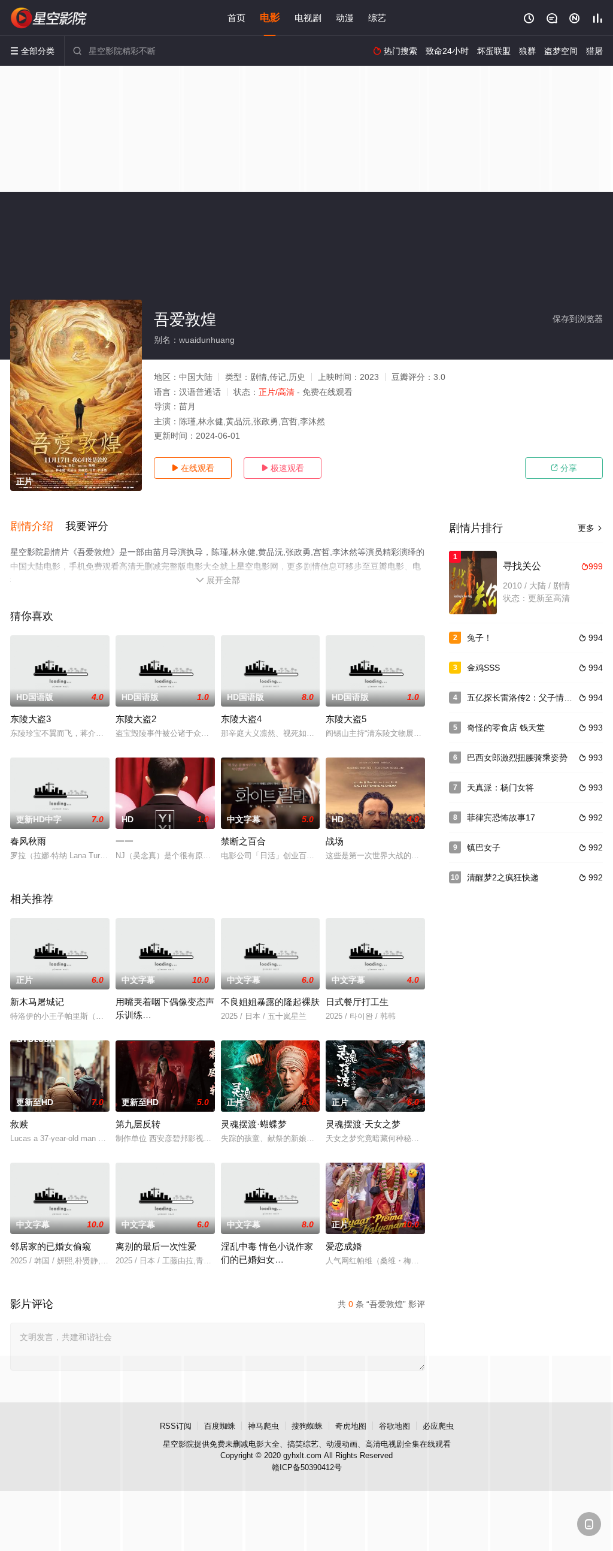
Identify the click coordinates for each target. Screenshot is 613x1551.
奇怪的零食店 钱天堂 (506, 727)
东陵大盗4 (241, 719)
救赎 (19, 1124)
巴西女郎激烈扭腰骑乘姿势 (517, 757)
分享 (564, 468)
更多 (590, 528)
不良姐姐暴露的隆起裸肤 (270, 1002)
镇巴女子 (483, 847)
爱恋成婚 (344, 1246)
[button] (37, 527)
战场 (335, 841)
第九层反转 (138, 1124)
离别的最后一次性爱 (156, 1246)
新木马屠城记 (37, 1002)
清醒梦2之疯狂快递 (503, 877)
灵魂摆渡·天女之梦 (363, 1124)
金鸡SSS (483, 667)
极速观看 (282, 468)
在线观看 (192, 468)
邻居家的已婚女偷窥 (50, 1246)
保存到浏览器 (578, 319)
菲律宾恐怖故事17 (501, 817)
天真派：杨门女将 (500, 787)
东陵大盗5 (346, 719)
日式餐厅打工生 (357, 1002)
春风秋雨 (28, 841)
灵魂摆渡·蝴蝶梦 (254, 1124)
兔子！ (479, 637)
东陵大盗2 (136, 719)
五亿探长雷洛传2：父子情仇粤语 (528, 697)
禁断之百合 (243, 841)
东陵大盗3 (30, 719)
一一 (124, 841)
